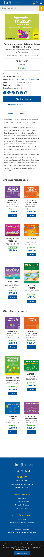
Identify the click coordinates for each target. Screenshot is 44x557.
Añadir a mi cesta (23, 99)
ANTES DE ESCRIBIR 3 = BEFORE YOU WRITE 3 (13, 418)
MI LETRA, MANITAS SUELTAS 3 (31, 287)
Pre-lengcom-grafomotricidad (28, 79)
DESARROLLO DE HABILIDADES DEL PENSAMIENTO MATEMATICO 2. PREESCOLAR (12, 379)
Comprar (12, 216)
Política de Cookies (22, 508)
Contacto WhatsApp (22, 529)
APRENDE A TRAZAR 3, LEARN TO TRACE (12, 201)
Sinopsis (10, 114)
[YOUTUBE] (25, 471)
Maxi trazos (31, 239)
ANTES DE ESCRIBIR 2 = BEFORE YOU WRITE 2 (31, 375)
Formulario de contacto (22, 487)
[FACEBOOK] (14, 471)
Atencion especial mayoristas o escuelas (22, 532)
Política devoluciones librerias (22, 526)
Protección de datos (22, 505)
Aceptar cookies (22, 553)
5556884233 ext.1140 (22, 481)
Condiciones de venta (22, 502)
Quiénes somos (22, 519)
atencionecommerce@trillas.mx (22, 484)
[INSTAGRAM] (18, 471)
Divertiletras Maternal (13, 283)
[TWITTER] (22, 471)
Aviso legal (22, 498)
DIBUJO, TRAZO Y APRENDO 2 (12, 240)
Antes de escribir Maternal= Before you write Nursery (31, 417)
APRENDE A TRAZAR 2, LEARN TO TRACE (31, 201)
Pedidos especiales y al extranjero (22, 523)
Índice (22, 114)
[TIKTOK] (29, 471)
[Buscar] (41, 8)
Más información (21, 550)
